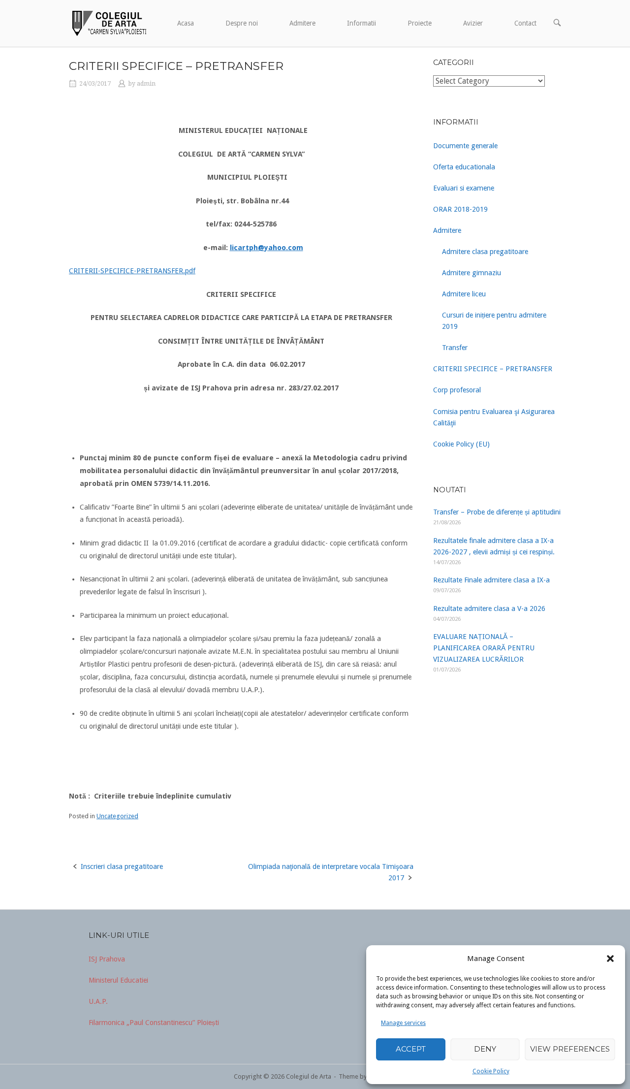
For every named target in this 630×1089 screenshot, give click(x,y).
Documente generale (465, 146)
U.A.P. (98, 1001)
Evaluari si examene (463, 188)
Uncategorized (117, 816)
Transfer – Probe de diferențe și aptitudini (497, 512)
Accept (411, 1049)
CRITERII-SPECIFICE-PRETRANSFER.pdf (132, 271)
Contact (525, 23)
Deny (485, 1049)
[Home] (108, 23)
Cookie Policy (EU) (461, 444)
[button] (610, 958)
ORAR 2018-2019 (460, 209)
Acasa (185, 23)
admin (146, 83)
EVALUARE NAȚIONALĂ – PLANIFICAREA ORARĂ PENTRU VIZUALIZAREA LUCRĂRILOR (484, 648)
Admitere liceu (464, 294)
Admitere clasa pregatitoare (485, 252)
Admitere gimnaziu (471, 273)
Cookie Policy (490, 1071)
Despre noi (241, 23)
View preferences (570, 1049)
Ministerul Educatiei (118, 980)
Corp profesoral (457, 390)
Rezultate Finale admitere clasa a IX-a (491, 580)
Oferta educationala (464, 167)
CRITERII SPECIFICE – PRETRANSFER (492, 369)
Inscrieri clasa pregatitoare (122, 866)
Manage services (403, 1023)
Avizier (473, 23)
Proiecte (420, 23)
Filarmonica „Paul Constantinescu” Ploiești (154, 1022)
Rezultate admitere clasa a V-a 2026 (489, 608)
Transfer (455, 348)
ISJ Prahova (107, 959)
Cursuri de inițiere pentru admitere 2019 (494, 320)
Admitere (302, 23)
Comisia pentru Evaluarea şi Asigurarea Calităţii (494, 417)
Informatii (361, 23)
